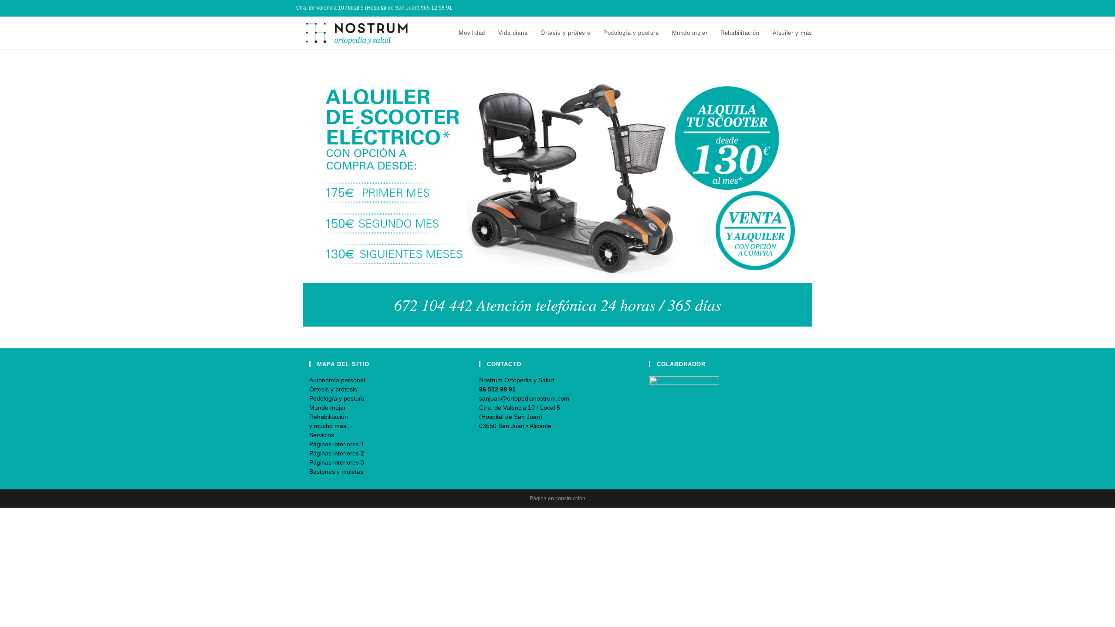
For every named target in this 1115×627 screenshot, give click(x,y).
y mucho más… (330, 425)
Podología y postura (337, 398)
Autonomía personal (337, 380)
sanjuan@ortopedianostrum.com (524, 398)
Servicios (321, 434)
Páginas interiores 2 (336, 453)
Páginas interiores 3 (336, 462)
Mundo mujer (327, 407)
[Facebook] (796, 8)
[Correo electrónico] (815, 8)
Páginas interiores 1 (336, 444)
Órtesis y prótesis (333, 389)
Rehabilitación (328, 416)
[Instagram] (806, 8)
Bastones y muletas (336, 471)
